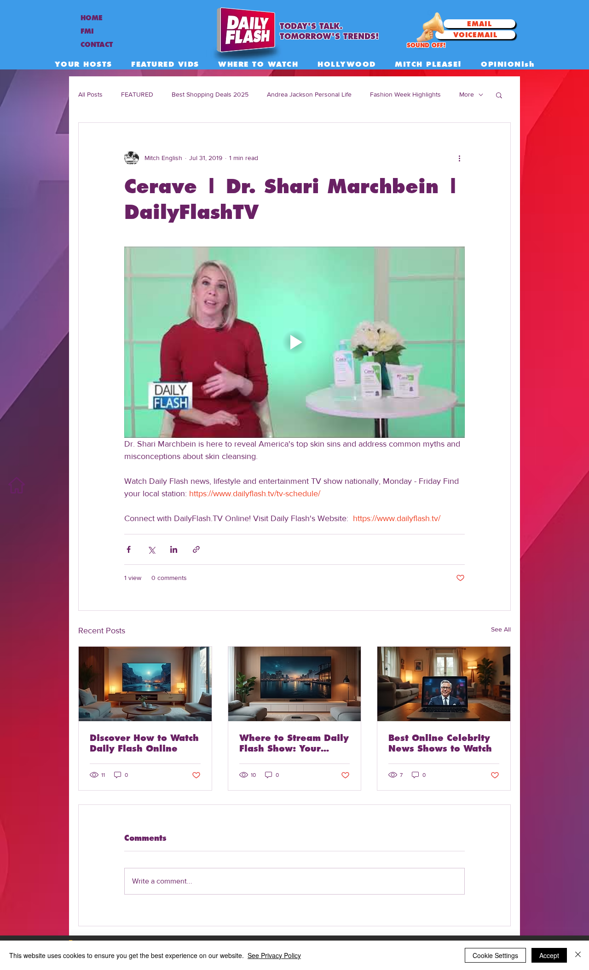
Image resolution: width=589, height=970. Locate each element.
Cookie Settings (495, 955)
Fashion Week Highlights (405, 94)
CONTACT (97, 44)
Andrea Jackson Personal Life (309, 94)
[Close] (577, 955)
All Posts (90, 94)
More (466, 94)
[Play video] (294, 342)
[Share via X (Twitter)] (151, 549)
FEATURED (137, 94)
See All (501, 629)
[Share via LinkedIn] (173, 549)
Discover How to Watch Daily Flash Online (144, 743)
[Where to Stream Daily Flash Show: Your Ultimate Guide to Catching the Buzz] (294, 684)
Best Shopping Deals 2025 (210, 94)
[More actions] (459, 157)
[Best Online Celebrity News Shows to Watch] (443, 684)
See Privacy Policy (274, 955)
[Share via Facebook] (128, 549)
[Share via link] (196, 549)
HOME (92, 18)
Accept (549, 955)
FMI (87, 31)
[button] (499, 94)
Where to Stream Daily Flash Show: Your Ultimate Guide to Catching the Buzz (294, 743)
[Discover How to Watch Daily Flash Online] (145, 684)
